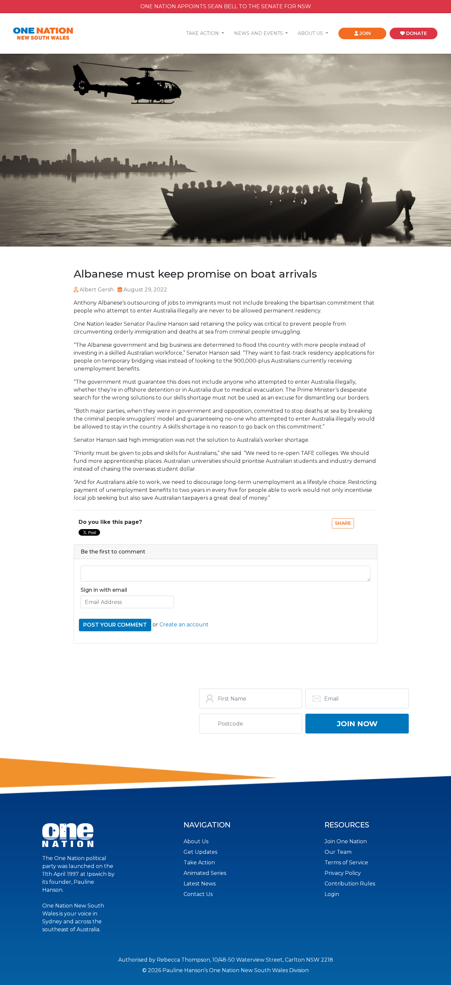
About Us (196, 841)
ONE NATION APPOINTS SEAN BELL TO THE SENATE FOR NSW (225, 6)
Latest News (200, 884)
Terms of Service (346, 862)
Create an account (184, 624)
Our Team (338, 852)
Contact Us (198, 894)
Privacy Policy (343, 873)
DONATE (416, 33)
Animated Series (205, 873)
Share (343, 523)
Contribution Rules (350, 884)
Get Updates (200, 852)
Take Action (199, 862)
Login (332, 894)
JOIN (364, 33)
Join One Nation (346, 841)
